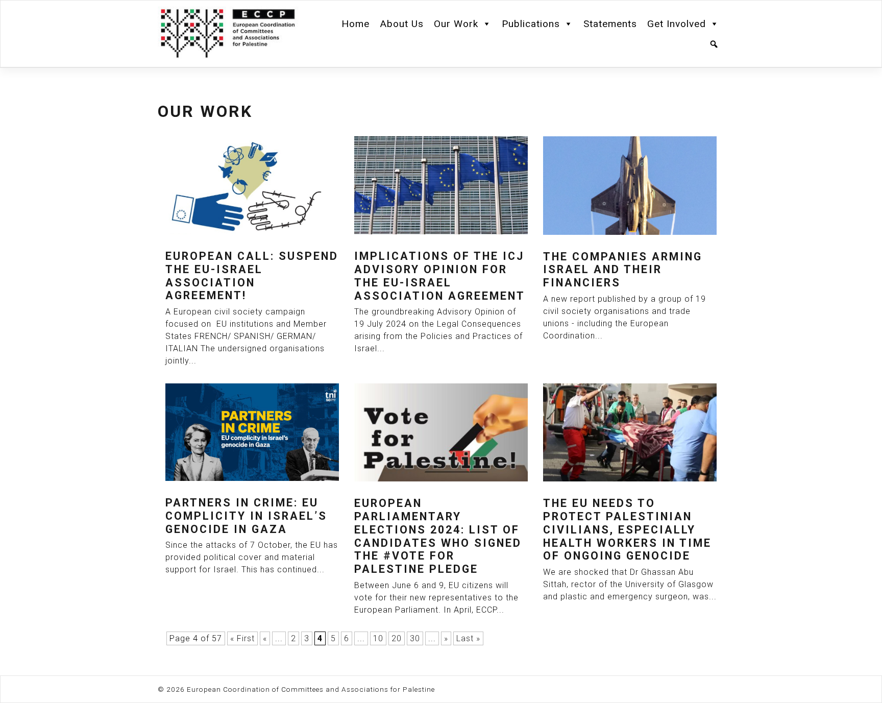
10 (378, 638)
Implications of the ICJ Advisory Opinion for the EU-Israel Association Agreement (439, 276)
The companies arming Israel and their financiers (622, 269)
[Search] (714, 44)
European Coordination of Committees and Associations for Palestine (311, 689)
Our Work (456, 24)
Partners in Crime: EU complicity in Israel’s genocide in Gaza (246, 516)
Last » (468, 638)
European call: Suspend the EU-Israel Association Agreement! (251, 276)
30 (415, 638)
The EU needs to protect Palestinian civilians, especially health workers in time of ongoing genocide (627, 530)
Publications (531, 24)
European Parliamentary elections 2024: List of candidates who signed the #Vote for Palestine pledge (438, 536)
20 (396, 638)
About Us (402, 24)
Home (355, 24)
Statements (610, 24)
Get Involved (676, 24)
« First (242, 638)
